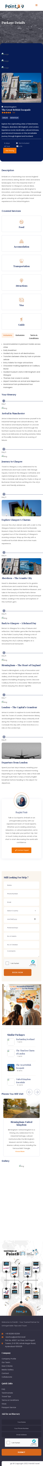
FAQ (3, 1389)
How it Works (7, 1366)
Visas (4, 1404)
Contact (5, 1373)
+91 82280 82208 (12, 1334)
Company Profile (9, 1359)
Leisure (5, 118)
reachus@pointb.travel (15, 1337)
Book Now (17, 972)
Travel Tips (6, 1396)
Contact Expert (23, 850)
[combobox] (21, 910)
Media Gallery (8, 1370)
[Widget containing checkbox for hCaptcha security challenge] (20, 963)
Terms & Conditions (34, 337)
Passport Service (9, 1407)
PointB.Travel (33, 1463)
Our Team (6, 1362)
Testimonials (7, 1393)
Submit (21, 1452)
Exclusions (20, 335)
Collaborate (7, 1377)
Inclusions (7, 335)
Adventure (14, 118)
